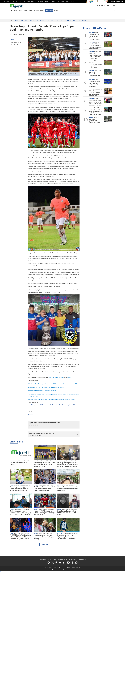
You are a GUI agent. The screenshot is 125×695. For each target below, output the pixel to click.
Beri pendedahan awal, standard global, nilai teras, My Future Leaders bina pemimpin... (20, 512)
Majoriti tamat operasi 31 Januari (18, 463)
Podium (62, 20)
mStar (21, 1)
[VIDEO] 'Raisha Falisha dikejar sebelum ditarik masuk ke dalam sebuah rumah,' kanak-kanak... (21, 537)
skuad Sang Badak (47, 405)
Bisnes (56, 20)
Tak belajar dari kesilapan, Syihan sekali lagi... (94, 84)
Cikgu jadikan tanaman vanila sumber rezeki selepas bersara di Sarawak (67, 488)
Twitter (50, 377)
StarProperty (27, 1)
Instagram (61, 377)
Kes (52, 20)
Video (56, 10)
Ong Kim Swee (63, 405)
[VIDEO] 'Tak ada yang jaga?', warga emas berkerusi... (95, 122)
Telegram (69, 377)
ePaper (3, 1)
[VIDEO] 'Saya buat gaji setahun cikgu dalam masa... (95, 94)
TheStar (8, 1)
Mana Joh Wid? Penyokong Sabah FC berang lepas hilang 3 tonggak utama (44, 512)
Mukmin (36, 10)
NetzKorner (49, 10)
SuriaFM (67, 1)
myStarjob (53, 1)
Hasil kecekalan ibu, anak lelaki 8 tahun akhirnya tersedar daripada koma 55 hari (44, 488)
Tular (47, 20)
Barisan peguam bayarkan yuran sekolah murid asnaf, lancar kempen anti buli (45, 464)
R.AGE (17, 1)
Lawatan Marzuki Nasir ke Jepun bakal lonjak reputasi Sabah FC (46, 387)
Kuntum (62, 1)
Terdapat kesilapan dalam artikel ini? (41, 433)
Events (12, 1)
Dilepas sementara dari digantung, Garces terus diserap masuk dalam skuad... (67, 537)
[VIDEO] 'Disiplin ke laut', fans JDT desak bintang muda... (95, 47)
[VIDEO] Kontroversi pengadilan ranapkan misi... (95, 66)
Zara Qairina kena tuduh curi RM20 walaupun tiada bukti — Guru (67, 512)
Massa (42, 20)
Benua (25, 10)
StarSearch (46, 1)
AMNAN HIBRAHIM (18, 34)
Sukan (30, 10)
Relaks (42, 10)
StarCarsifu (40, 1)
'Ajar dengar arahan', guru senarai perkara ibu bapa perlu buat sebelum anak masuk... (20, 488)
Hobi (74, 20)
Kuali (58, 1)
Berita (20, 10)
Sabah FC (30, 405)
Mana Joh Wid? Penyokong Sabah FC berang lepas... (94, 37)
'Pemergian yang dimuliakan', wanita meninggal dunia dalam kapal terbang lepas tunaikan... (67, 464)
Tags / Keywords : (33, 402)
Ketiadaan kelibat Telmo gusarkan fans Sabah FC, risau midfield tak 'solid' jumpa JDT (52, 384)
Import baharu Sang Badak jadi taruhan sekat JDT (42, 390)
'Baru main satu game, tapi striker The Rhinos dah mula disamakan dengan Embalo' (51, 399)
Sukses (36, 20)
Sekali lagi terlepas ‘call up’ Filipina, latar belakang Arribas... (95, 103)
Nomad (84, 20)
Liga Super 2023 (37, 405)
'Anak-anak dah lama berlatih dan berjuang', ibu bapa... (95, 113)
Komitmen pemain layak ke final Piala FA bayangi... (95, 56)
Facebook (55, 377)
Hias (31, 20)
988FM (72, 1)
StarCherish (33, 1)
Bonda (16, 20)
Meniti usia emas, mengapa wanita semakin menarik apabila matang (44, 537)
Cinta (21, 20)
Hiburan (68, 20)
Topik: (30, 411)
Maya (15, 10)
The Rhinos (55, 405)
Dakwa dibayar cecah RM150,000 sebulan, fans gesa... (95, 75)
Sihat (78, 20)
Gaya (26, 20)
